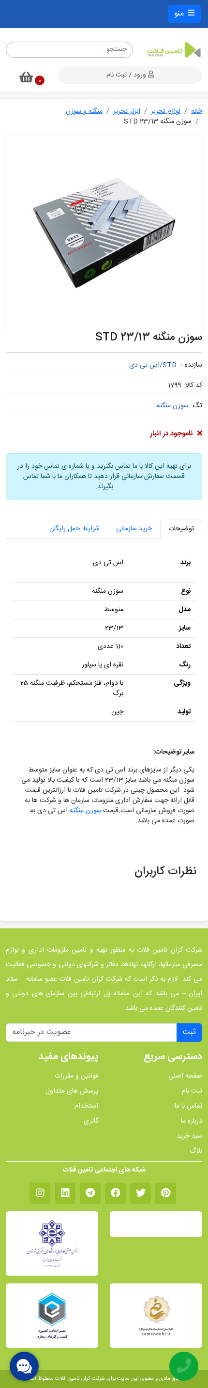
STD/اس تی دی (153, 365)
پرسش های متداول (71, 1091)
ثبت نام (192, 1091)
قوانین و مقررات (76, 1076)
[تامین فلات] (173, 50)
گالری (91, 1121)
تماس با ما (188, 1106)
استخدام (86, 1106)
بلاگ (196, 1151)
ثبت (189, 1032)
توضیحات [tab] (181, 529)
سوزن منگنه (172, 406)
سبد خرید (189, 1136)
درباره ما (191, 1121)
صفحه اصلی (185, 1076)
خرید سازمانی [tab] (134, 529)
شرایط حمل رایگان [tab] (74, 529)
